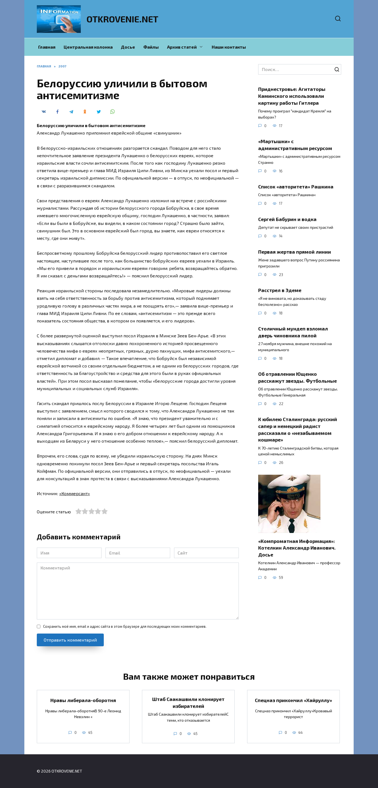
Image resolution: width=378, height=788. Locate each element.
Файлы (151, 46)
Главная (46, 46)
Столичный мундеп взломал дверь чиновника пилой (293, 331)
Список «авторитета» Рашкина (295, 186)
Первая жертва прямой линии (294, 251)
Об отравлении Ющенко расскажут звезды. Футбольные (297, 377)
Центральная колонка (88, 46)
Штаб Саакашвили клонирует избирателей (188, 702)
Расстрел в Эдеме (279, 290)
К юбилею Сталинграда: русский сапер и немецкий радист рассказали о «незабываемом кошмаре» (297, 429)
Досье (128, 46)
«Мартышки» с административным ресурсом (295, 144)
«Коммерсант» (74, 493)
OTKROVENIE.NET (122, 19)
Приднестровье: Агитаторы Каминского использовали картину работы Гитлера (291, 96)
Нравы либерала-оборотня (83, 700)
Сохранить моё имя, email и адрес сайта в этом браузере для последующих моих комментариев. (124, 626)
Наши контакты (229, 46)
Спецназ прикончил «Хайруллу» (293, 700)
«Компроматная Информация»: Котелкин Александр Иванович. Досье (297, 547)
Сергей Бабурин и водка (287, 219)
